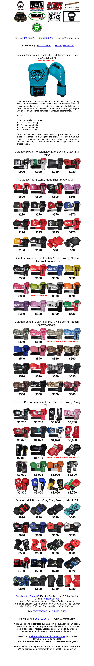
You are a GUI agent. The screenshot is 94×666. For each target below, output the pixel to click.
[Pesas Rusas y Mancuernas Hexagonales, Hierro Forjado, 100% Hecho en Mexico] (71, 21)
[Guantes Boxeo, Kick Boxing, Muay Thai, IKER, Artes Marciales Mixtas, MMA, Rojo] (55, 532)
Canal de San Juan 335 (27, 596)
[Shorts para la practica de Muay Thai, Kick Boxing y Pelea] (20, 21)
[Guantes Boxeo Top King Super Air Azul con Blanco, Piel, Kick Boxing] (38, 489)
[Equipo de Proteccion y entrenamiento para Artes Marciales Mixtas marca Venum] (20, 10)
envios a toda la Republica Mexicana (47, 636)
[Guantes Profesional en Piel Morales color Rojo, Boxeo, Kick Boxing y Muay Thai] (21, 437)
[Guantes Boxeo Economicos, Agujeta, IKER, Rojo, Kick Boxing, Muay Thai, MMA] (72, 586)
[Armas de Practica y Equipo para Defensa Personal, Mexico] (72, 10)
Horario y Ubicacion (64, 45)
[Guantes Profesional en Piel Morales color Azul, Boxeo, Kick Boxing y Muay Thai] (55, 437)
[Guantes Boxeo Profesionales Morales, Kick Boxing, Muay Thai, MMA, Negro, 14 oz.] (55, 169)
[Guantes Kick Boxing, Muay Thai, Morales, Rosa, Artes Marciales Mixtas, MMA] (72, 194)
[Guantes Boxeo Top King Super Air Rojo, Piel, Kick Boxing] (21, 489)
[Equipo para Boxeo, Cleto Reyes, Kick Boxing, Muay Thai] (54, 21)
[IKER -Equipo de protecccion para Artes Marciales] (54, 9)
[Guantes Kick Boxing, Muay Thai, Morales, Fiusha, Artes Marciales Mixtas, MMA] (38, 194)
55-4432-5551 (27, 38)
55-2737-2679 (44, 45)
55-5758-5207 (46, 38)
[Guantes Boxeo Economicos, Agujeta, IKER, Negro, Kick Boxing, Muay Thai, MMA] (55, 586)
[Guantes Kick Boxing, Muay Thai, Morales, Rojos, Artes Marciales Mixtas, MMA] (21, 194)
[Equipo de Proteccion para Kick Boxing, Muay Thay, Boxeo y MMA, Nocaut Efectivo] (37, 21)
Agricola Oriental (51, 599)
